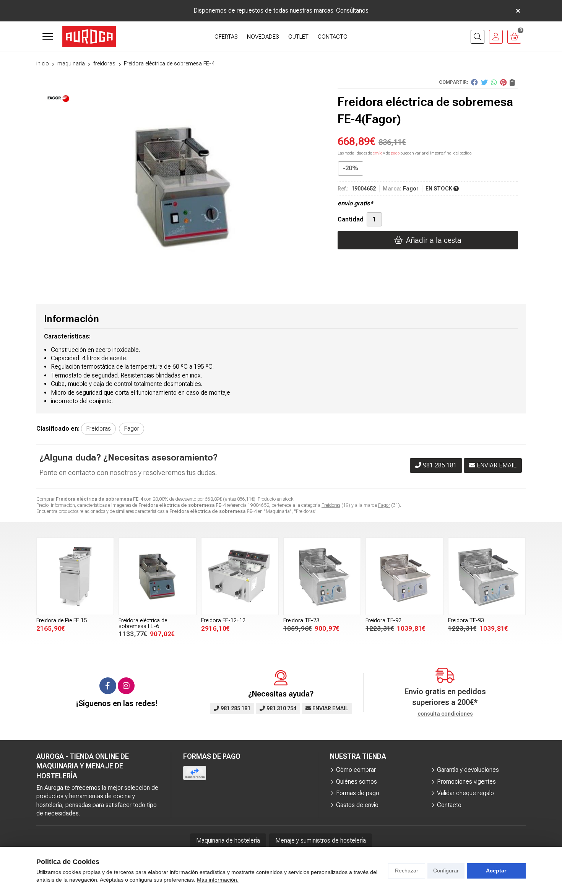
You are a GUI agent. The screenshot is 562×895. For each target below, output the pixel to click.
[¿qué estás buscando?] (477, 37)
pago (395, 153)
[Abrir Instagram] (126, 685)
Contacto (449, 805)
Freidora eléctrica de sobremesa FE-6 (143, 623)
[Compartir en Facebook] (474, 82)
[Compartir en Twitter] (484, 82)
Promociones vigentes (466, 781)
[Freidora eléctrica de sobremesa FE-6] (157, 576)
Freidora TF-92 (383, 620)
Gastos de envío (357, 805)
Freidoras (331, 505)
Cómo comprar (356, 769)
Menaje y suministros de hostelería (320, 840)
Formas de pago (357, 793)
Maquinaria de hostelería (228, 840)
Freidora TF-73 (301, 620)
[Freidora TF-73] (322, 576)
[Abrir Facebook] (107, 685)
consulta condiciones (445, 714)
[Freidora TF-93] (486, 576)
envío (377, 153)
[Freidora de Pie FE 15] (75, 576)
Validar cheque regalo (465, 793)
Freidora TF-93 (466, 620)
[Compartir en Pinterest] (503, 82)
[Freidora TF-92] (404, 576)
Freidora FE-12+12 (223, 620)
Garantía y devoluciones (468, 769)
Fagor (384, 505)
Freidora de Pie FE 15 (61, 620)
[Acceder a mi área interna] (496, 37)
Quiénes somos (356, 781)
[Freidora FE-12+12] (239, 576)
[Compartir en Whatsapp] (494, 82)
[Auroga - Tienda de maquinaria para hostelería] (89, 36)
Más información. (218, 880)
